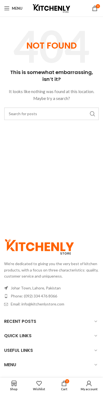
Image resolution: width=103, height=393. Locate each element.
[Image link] (39, 246)
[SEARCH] (92, 113)
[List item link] (51, 296)
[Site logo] (51, 8)
